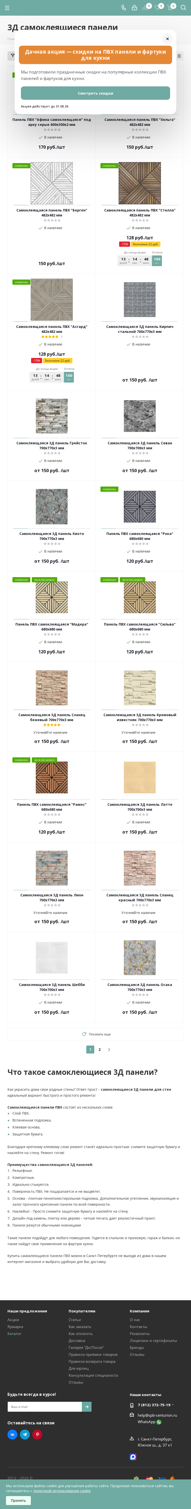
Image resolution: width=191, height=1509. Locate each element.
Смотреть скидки (95, 93)
